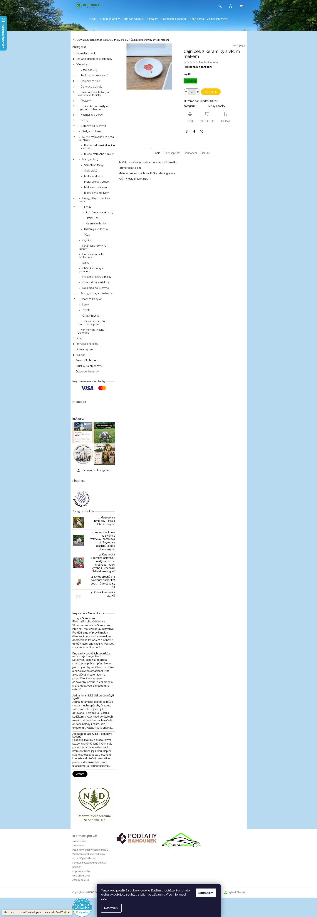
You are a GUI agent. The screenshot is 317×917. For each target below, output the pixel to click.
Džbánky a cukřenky (95, 229)
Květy (85, 304)
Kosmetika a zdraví (91, 114)
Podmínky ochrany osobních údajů (90, 850)
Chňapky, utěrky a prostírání (91, 270)
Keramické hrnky (95, 223)
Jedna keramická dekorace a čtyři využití (93, 697)
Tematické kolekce (87, 343)
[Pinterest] (187, 131)
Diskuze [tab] (205, 153)
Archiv (80, 773)
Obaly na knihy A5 (91, 299)
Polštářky (86, 100)
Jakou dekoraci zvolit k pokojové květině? (92, 735)
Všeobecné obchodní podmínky (88, 854)
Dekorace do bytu (91, 86)
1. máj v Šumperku (83, 618)
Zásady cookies (80, 880)
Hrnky (87, 206)
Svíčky (84, 120)
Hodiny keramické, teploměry (92, 256)
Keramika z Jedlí (85, 53)
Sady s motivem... (92, 131)
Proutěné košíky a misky (96, 276)
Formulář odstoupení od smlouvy (89, 862)
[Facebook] (194, 131)
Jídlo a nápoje (84, 349)
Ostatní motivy (90, 315)
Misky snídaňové (93, 176)
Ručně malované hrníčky (98, 153)
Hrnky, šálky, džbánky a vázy (94, 200)
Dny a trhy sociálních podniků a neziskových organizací (91, 655)
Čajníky (86, 240)
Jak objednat (79, 841)
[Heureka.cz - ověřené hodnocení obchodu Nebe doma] (82, 907)
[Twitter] (201, 131)
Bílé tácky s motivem (96, 192)
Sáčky (85, 262)
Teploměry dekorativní (94, 75)
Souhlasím (205, 893)
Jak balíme (77, 845)
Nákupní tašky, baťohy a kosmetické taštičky (93, 94)
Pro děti (80, 354)
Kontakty (77, 867)
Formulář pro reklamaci (84, 858)
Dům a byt (82, 64)
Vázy (86, 234)
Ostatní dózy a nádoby (96, 282)
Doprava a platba (81, 871)
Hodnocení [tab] (190, 153)
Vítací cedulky (89, 69)
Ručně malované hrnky (99, 212)
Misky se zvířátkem (95, 187)
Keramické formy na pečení (92, 247)
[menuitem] (93, 19)
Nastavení (111, 908)
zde (103, 898)
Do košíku (211, 91)
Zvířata (86, 310)
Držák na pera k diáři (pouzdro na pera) (91, 323)
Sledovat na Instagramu (96, 470)
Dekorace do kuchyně (95, 287)
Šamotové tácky (93, 165)
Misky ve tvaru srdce (96, 181)
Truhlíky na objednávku (89, 366)
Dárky (79, 338)
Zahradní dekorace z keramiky (94, 58)
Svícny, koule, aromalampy (96, 293)
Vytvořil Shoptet (237, 892)
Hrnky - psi (92, 217)
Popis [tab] (156, 153)
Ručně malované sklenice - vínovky (98, 147)
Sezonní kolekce (86, 360)
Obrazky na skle (90, 81)
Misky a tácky (90, 159)
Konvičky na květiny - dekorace (92, 331)
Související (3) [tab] (172, 153)
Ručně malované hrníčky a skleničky (96, 138)
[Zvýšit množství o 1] (198, 92)
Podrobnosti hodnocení (198, 66)
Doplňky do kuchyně (93, 125)
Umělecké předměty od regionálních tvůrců (94, 108)
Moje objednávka (81, 875)
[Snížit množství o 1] (186, 92)
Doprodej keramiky (87, 371)
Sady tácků (90, 170)
